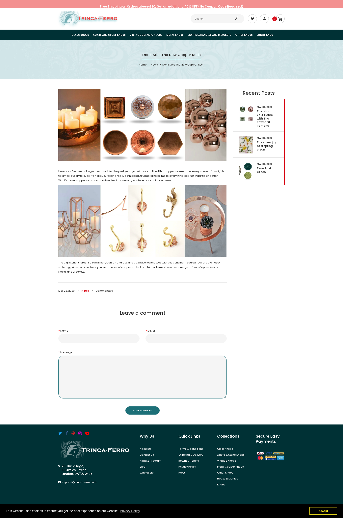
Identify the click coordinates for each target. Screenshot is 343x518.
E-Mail (151, 331)
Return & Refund (188, 461)
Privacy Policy (187, 467)
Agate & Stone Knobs (231, 455)
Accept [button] (323, 510)
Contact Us (147, 455)
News (85, 291)
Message (66, 352)
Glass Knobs (225, 449)
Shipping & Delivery (190, 455)
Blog (142, 467)
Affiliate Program (150, 461)
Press (182, 473)
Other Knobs (225, 473)
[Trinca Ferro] (88, 24)
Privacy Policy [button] (130, 511)
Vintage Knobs (226, 461)
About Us (145, 449)
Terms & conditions (190, 449)
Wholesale (147, 473)
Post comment (142, 410)
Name (64, 331)
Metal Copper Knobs (230, 467)
